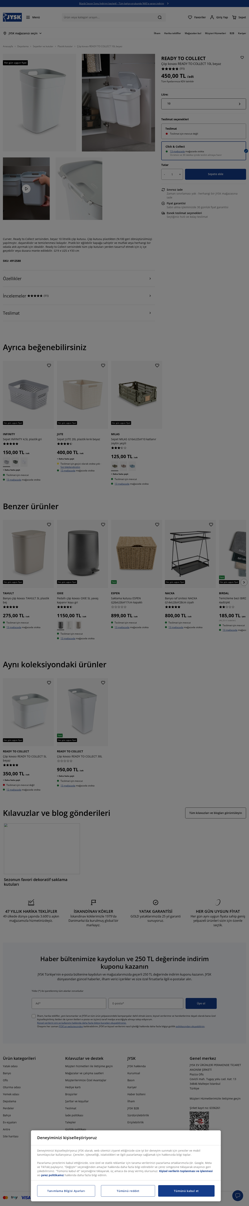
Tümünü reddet (128, 1191)
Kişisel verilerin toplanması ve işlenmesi (186, 1171)
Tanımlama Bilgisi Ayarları (66, 1191)
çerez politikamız (52, 1175)
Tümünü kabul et (186, 1191)
